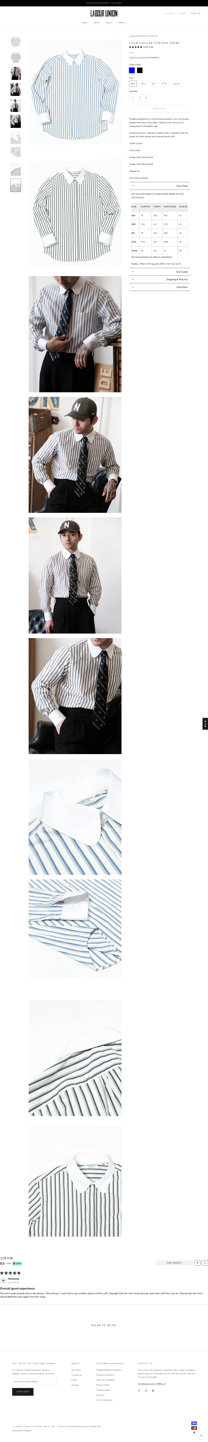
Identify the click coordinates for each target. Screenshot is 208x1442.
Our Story (76, 1369)
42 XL (164, 83)
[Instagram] (146, 1390)
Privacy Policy (102, 1385)
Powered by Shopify (22, 1430)
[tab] (159, 186)
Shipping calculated (138, 57)
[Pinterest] (153, 1390)
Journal (74, 1385)
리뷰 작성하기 (174, 1263)
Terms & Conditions (105, 1380)
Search (182, 13)
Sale (109, 23)
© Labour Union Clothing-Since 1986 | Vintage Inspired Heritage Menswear (56, 1426)
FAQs (74, 1380)
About (122, 23)
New (84, 23)
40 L (154, 83)
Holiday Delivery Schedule (108, 1369)
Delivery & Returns (105, 1375)
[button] (136, 47)
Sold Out (159, 108)
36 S (133, 83)
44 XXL (176, 83)
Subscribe (23, 1391)
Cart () (195, 13)
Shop (97, 23)
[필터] (197, 1263)
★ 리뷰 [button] (205, 723)
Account (169, 13)
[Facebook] (139, 1390)
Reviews (100, 1395)
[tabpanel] (159, 229)
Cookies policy (103, 1390)
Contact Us (76, 1375)
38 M (143, 83)
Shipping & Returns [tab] (177, 279)
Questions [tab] (182, 287)
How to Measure (104, 1400)
